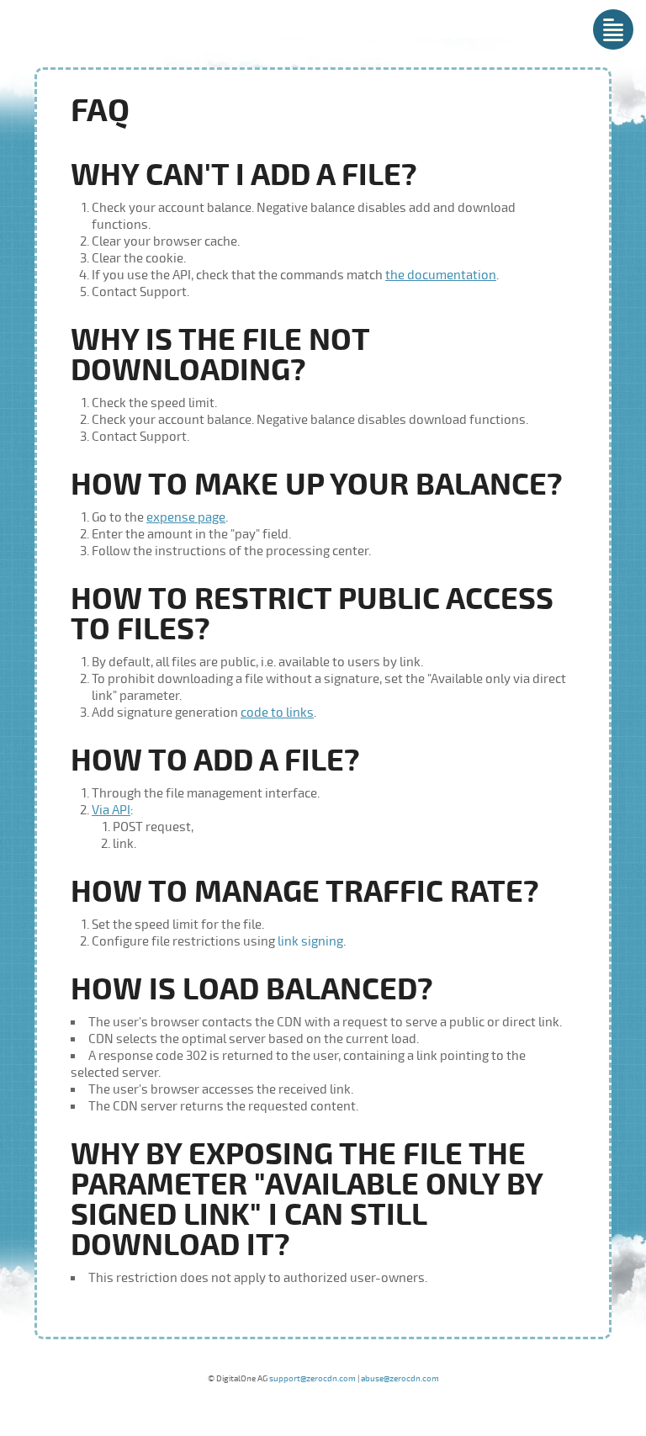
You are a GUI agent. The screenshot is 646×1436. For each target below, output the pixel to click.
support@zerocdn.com (312, 1379)
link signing (310, 941)
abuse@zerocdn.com (400, 1379)
